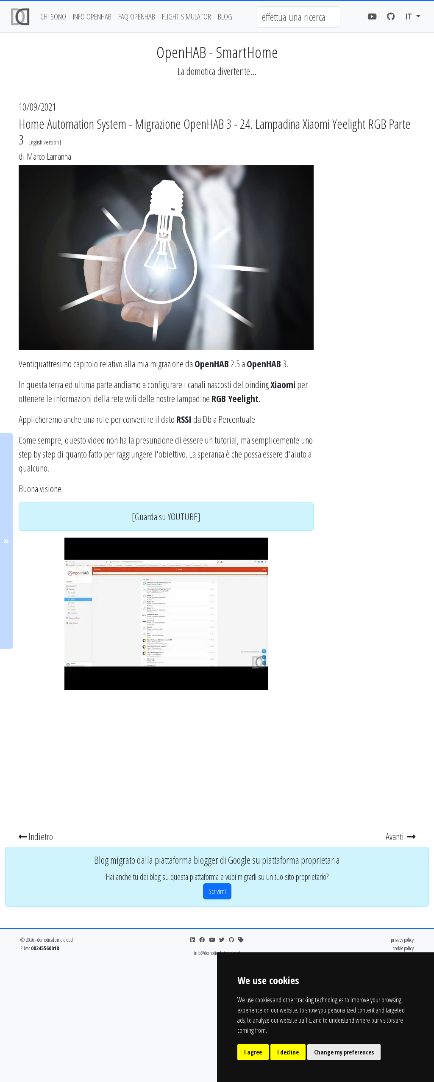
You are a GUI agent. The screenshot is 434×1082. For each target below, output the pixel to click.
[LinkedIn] (192, 940)
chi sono (53, 16)
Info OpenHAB (92, 16)
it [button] (409, 16)
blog (225, 16)
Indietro (40, 836)
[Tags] (241, 940)
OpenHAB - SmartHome (217, 52)
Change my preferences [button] (344, 1052)
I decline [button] (288, 1052)
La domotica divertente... (217, 71)
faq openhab (136, 16)
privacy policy (402, 939)
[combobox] (298, 17)
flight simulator (186, 16)
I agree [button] (253, 1052)
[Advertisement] (166, 756)
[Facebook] (202, 940)
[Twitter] (222, 940)
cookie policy (403, 948)
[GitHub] (391, 16)
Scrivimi (217, 891)
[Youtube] (372, 16)
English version (43, 142)
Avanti (396, 836)
